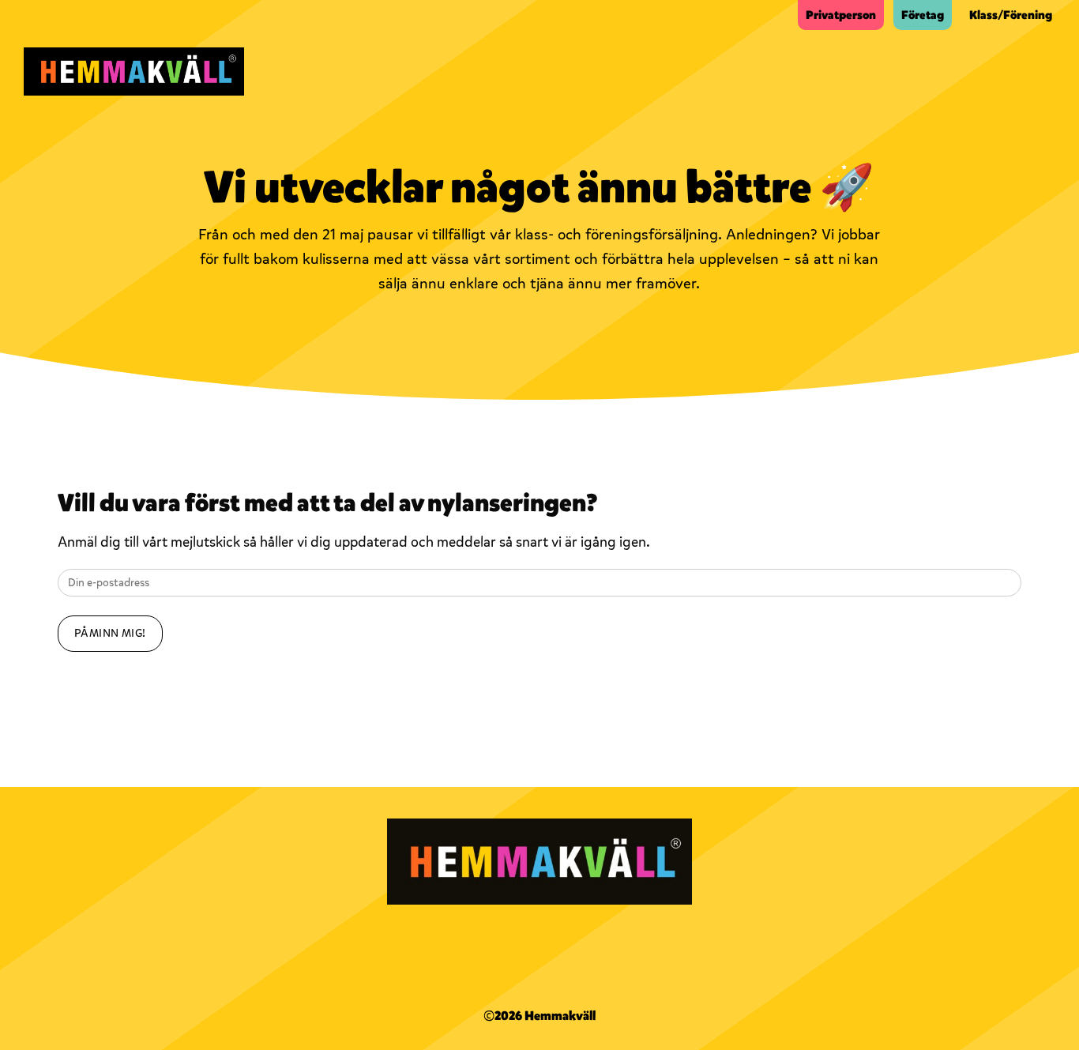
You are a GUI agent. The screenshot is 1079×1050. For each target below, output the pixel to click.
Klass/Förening (1010, 15)
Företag (922, 15)
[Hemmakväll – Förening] (134, 71)
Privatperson (841, 15)
